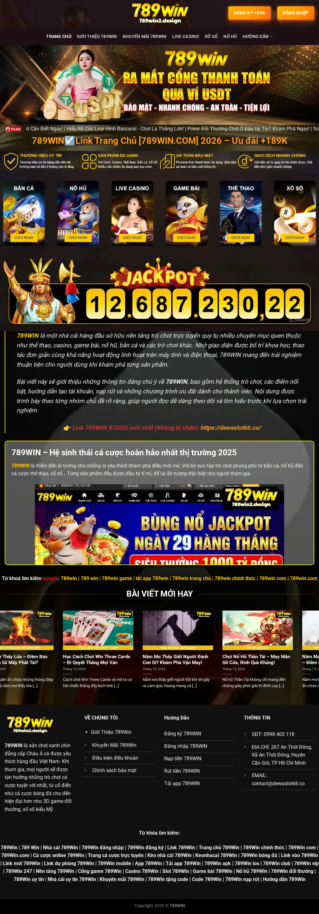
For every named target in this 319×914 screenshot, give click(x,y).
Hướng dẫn (256, 36)
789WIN (13, 745)
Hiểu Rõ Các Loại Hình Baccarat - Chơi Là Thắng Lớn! (68, 129)
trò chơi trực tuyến (175, 335)
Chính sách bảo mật (114, 770)
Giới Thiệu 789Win (97, 36)
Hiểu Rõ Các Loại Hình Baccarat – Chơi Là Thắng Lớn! (117, 659)
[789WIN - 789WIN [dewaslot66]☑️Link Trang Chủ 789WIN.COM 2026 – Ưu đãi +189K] (159, 14)
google (50, 578)
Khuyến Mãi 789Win (145, 36)
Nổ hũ (230, 36)
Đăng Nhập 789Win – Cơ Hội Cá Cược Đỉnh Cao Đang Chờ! (197, 659)
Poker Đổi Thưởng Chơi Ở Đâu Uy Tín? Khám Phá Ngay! (192, 129)
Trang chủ (58, 36)
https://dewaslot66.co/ (230, 427)
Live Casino (185, 36)
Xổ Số (211, 36)
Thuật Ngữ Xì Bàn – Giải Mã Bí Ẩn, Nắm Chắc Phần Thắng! (276, 659)
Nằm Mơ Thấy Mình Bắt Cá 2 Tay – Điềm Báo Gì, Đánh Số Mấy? (39, 659)
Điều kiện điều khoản (115, 758)
